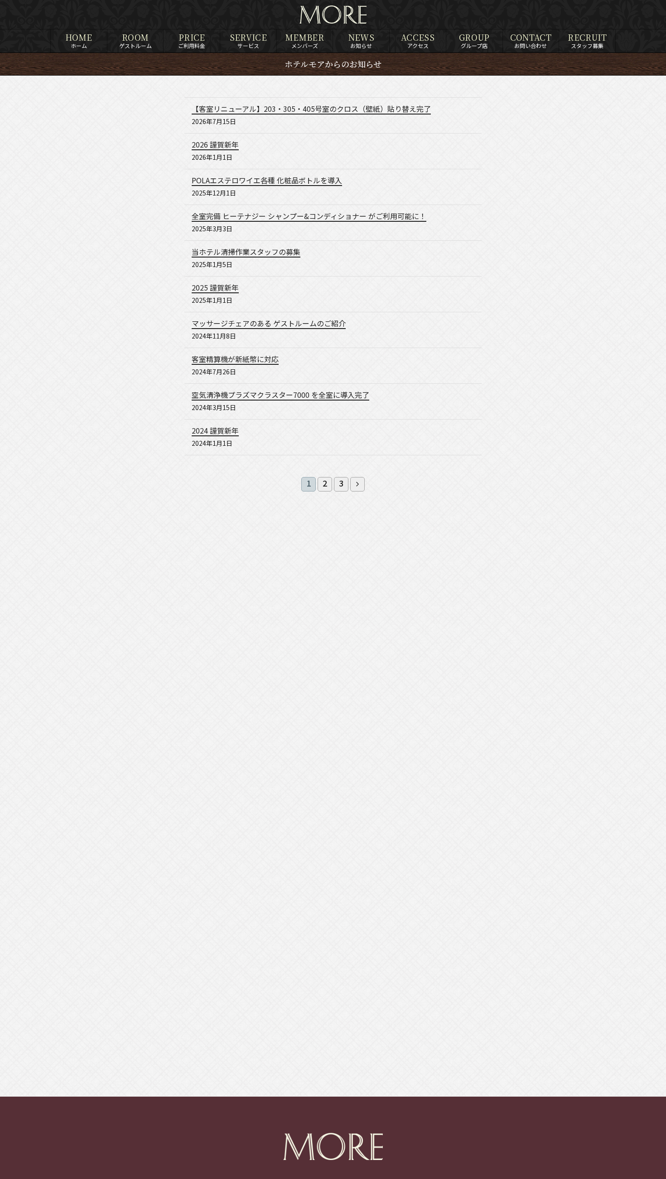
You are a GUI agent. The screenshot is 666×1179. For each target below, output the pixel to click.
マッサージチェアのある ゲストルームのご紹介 (269, 324)
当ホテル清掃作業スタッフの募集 (246, 252)
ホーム (78, 40)
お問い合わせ (531, 40)
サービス (248, 40)
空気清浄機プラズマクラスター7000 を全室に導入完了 (280, 395)
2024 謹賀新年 (215, 431)
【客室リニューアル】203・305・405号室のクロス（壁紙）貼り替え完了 (311, 109)
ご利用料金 (191, 40)
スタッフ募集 (587, 40)
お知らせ (361, 40)
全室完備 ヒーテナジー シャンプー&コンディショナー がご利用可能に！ (309, 216)
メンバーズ (304, 40)
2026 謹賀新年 (215, 145)
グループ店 (474, 40)
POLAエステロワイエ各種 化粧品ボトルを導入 (267, 181)
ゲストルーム (135, 40)
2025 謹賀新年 (215, 288)
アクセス (417, 40)
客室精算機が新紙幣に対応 (235, 359)
